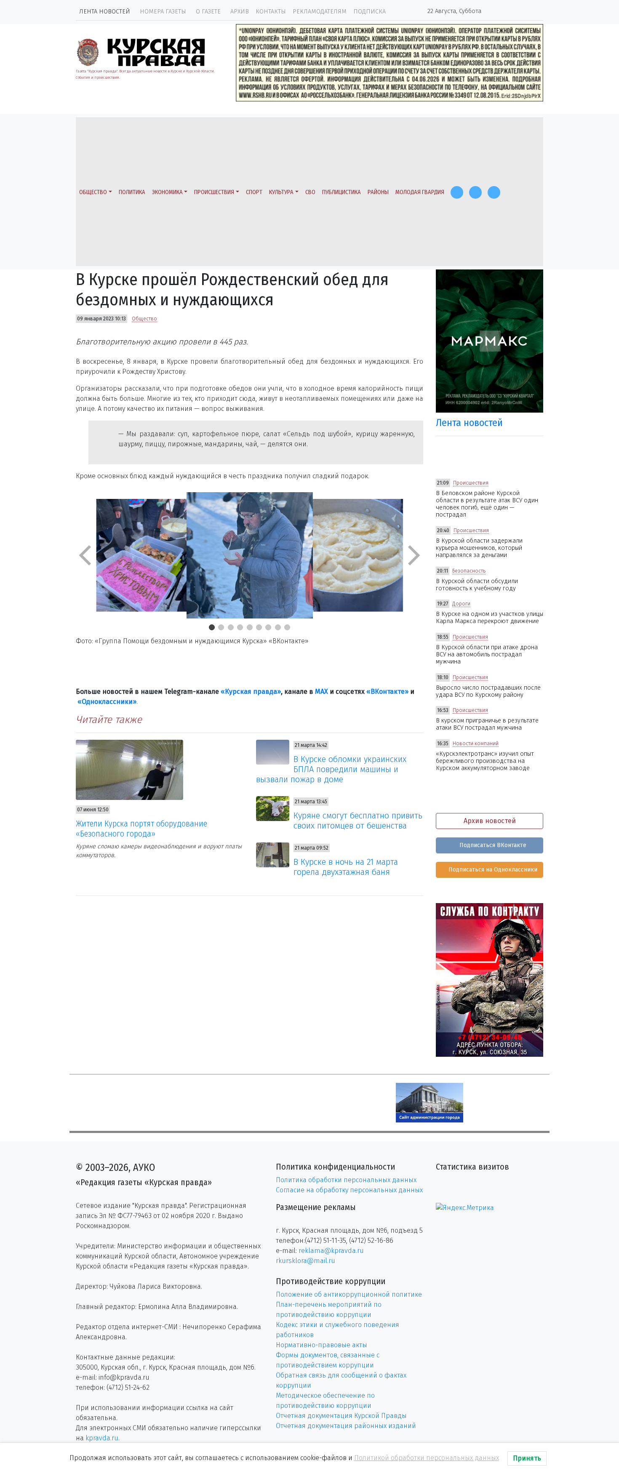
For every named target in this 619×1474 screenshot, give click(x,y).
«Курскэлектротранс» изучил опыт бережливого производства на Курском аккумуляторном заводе (485, 761)
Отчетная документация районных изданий (346, 1426)
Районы (378, 192)
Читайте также (109, 719)
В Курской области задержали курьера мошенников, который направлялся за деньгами (479, 548)
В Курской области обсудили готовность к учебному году (477, 585)
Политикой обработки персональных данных (426, 1458)
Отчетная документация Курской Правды (341, 1416)
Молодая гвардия (419, 192)
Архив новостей (490, 821)
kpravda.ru (101, 1438)
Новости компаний (476, 743)
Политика (132, 192)
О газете (208, 11)
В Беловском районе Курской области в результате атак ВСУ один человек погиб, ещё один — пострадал (487, 504)
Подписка (369, 11)
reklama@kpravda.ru (331, 1251)
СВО (310, 192)
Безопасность (469, 571)
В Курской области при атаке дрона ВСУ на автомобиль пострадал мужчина (487, 655)
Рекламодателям (320, 11)
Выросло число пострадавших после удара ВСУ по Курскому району (488, 691)
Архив (239, 11)
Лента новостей (104, 11)
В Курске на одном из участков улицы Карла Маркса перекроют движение (489, 617)
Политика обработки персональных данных (346, 1180)
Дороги (461, 604)
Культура (281, 192)
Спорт (254, 192)
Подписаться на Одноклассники (492, 869)
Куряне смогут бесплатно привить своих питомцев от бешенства (357, 820)
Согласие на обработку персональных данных (349, 1190)
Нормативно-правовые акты (321, 1345)
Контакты (271, 11)
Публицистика (341, 192)
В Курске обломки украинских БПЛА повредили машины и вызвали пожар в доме (331, 769)
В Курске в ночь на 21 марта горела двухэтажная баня (345, 867)
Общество (93, 192)
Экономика (167, 192)
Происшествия (214, 192)
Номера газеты (163, 11)
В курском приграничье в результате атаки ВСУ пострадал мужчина (487, 724)
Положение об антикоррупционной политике (349, 1294)
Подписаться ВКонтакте (492, 845)
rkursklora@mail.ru (305, 1261)
